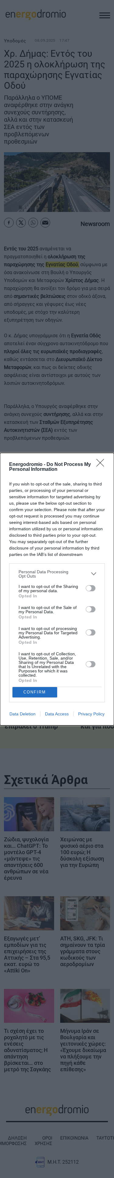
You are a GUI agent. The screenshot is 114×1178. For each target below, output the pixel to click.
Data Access (57, 713)
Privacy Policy (91, 713)
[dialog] (57, 589)
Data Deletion (22, 713)
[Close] (102, 465)
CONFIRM (34, 692)
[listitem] (57, 574)
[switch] (90, 588)
